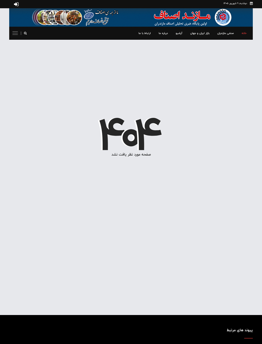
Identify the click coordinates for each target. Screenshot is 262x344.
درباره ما (163, 33)
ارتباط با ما (144, 33)
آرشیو (179, 33)
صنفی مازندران (225, 33)
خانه (244, 33)
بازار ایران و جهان (199, 33)
